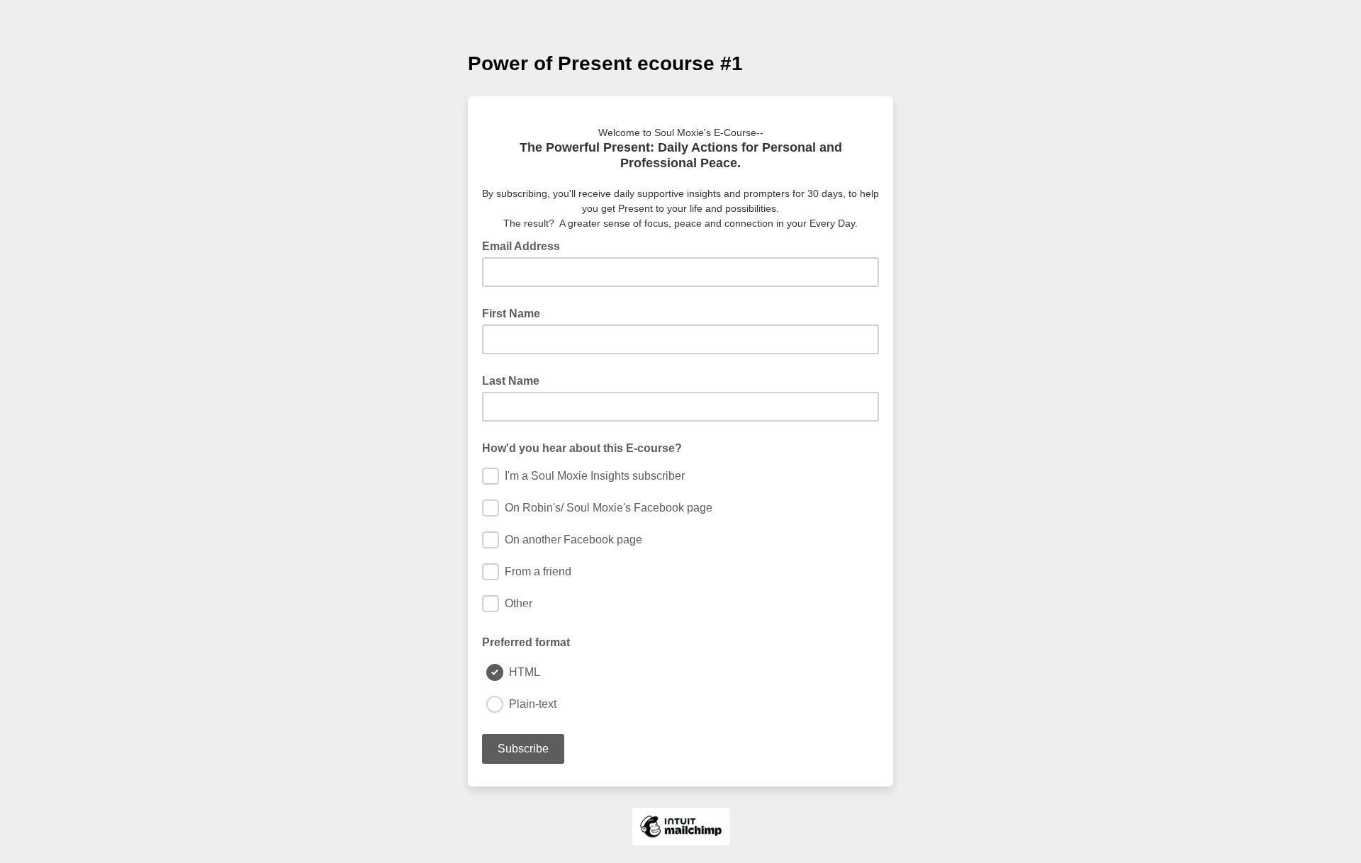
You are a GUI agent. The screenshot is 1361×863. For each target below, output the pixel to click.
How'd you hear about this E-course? (582, 448)
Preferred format (526, 642)
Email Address (525, 245)
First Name (511, 314)
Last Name (510, 381)
